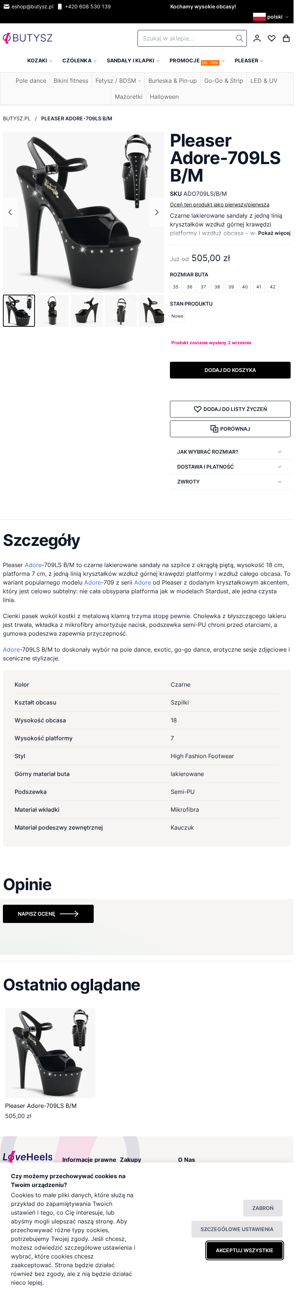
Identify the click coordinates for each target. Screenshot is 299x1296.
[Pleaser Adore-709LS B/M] (50, 1053)
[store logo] (27, 38)
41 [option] (258, 287)
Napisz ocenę (36, 914)
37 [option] (203, 287)
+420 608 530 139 (88, 6)
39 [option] (231, 287)
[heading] (147, 540)
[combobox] (192, 38)
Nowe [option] (177, 316)
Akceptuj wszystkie (244, 1250)
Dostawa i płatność (205, 466)
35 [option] (175, 287)
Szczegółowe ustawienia (237, 1229)
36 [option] (189, 287)
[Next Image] (157, 212)
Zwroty (188, 481)
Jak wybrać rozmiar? (207, 452)
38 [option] (217, 287)
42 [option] (272, 287)
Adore (33, 565)
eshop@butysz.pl (32, 6)
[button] (272, 16)
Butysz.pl (17, 118)
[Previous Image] (10, 212)
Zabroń (262, 1208)
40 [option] (245, 287)
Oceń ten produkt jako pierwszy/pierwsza (219, 204)
